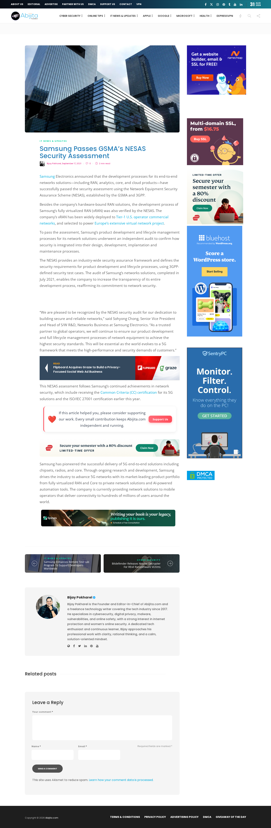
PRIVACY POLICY (155, 817)
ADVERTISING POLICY (184, 817)
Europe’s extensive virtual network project (129, 223)
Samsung (47, 176)
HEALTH (204, 16)
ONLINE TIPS (95, 16)
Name (36, 746)
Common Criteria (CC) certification (128, 392)
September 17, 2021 (71, 163)
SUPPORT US (107, 4)
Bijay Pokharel (54, 163)
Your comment (42, 711)
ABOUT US (17, 4)
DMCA (92, 4)
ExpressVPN (225, 16)
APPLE (147, 16)
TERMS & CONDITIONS (125, 817)
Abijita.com (51, 817)
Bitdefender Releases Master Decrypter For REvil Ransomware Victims (136, 565)
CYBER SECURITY (69, 16)
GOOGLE (163, 16)
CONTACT (125, 4)
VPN (138, 4)
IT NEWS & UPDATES (123, 16)
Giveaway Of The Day (231, 817)
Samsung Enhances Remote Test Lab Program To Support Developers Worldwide (66, 565)
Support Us (160, 419)
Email (82, 746)
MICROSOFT (184, 16)
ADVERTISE (51, 4)
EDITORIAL (34, 4)
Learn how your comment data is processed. (121, 780)
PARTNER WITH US (73, 4)
